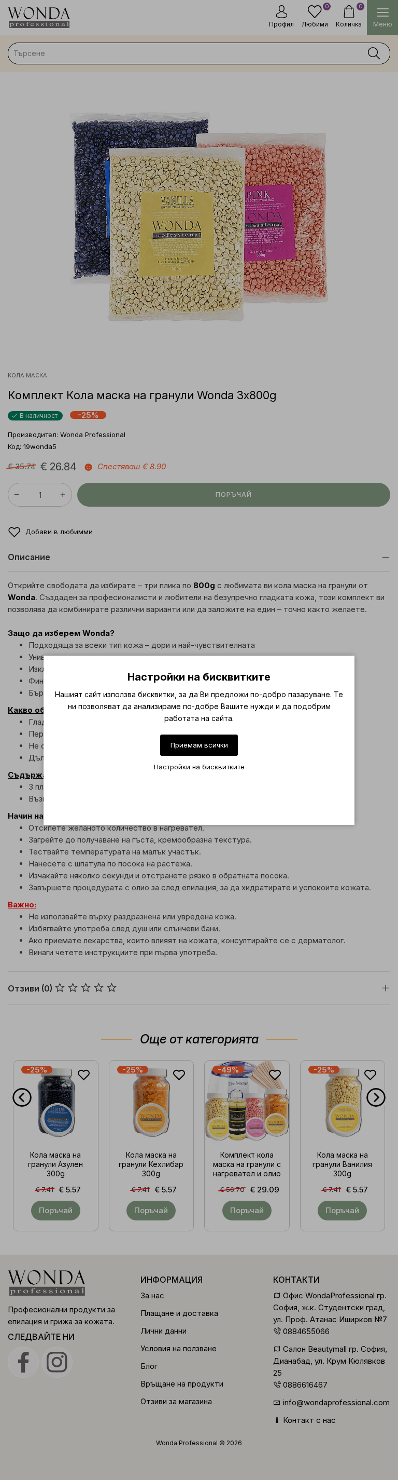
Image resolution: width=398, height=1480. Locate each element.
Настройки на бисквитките (199, 767)
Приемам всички (199, 745)
